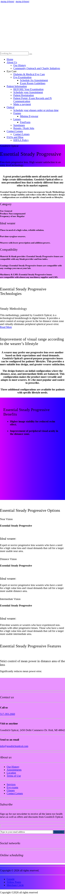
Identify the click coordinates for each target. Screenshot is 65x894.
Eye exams (12, 787)
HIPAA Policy (21, 140)
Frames (17, 113)
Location (11, 772)
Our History (19, 65)
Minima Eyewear (29, 116)
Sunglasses (19, 125)
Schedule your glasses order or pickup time (35, 110)
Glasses (11, 790)
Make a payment (22, 104)
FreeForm (25, 122)
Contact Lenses (15, 131)
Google (10, 879)
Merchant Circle (15, 885)
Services (11, 784)
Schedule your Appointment (28, 92)
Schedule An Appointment (34, 80)
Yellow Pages (14, 882)
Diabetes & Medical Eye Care (29, 74)
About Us (12, 62)
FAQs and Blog (15, 137)
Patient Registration (23, 95)
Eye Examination (22, 77)
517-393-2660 (7, 714)
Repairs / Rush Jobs (23, 128)
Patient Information (17, 86)
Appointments (14, 769)
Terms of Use (14, 775)
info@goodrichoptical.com (14, 746)
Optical (10, 107)
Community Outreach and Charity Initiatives (36, 68)
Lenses (17, 119)
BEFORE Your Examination (28, 89)
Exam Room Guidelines (32, 83)
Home (10, 59)
